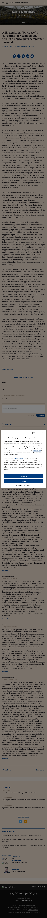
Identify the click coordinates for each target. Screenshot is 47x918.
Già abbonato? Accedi (23, 485)
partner (28, 460)
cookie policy (37, 450)
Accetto (23, 481)
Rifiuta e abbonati (38, 433)
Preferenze (23, 476)
